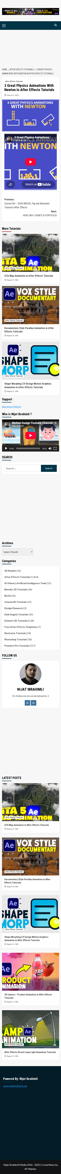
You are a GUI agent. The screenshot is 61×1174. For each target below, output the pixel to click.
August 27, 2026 (12, 280)
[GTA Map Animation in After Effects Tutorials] (30, 253)
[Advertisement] (30, 47)
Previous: (27, 203)
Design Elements (13, 608)
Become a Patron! (11, 406)
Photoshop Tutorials (15, 639)
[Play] (6, 448)
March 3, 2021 (13, 95)
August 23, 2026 (12, 336)
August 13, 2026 (12, 1056)
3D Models (10, 570)
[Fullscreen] (55, 448)
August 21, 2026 (12, 391)
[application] (30, 435)
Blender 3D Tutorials (15, 589)
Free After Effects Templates (20, 626)
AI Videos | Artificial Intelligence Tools (25, 583)
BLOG (7, 595)
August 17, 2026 (12, 1002)
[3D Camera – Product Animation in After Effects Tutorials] (30, 972)
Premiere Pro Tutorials (16, 645)
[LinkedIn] (33, 703)
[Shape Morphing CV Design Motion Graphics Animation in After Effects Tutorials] (30, 361)
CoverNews (48, 1164)
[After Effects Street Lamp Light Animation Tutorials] (30, 1029)
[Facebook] (27, 703)
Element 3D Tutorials (16, 620)
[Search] (56, 25)
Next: (40, 213)
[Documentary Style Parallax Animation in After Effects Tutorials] (30, 305)
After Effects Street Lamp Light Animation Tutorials (30, 1052)
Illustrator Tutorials (15, 633)
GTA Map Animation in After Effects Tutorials (28, 275)
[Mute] (50, 448)
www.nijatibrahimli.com (15, 1086)
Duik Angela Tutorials (16, 614)
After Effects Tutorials (14, 81)
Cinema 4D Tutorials (15, 602)
